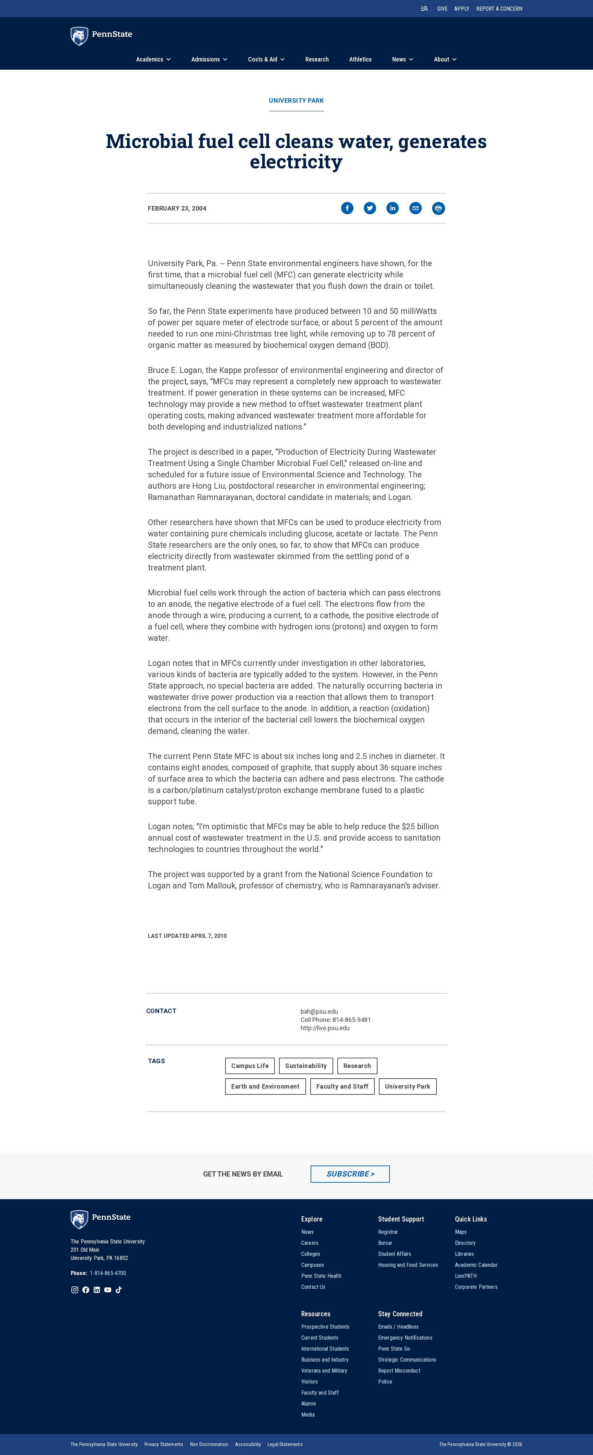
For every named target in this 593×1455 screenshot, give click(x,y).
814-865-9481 (352, 1019)
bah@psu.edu (319, 1011)
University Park (296, 100)
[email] (415, 209)
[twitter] (370, 209)
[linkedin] (392, 209)
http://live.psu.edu (325, 1028)
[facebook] (347, 209)
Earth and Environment (265, 1086)
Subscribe (347, 1174)
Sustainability (306, 1065)
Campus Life (250, 1065)
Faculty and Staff (342, 1086)
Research (357, 1065)
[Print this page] (438, 208)
